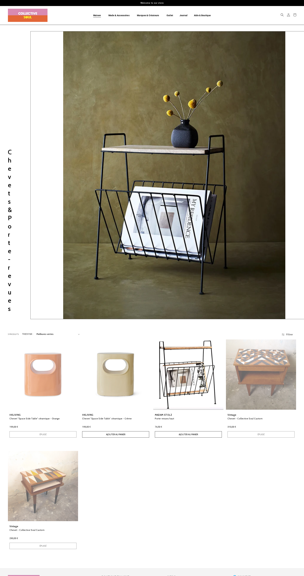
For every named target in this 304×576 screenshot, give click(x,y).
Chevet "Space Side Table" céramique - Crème (107, 418)
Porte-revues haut (164, 418)
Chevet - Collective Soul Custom (245, 418)
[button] (97, 15)
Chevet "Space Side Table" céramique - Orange (35, 418)
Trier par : (27, 334)
